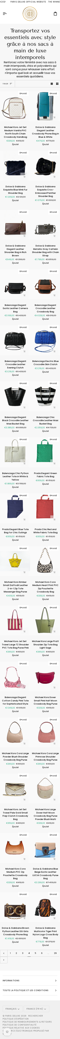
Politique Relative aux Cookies (21, 1027)
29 (55, 953)
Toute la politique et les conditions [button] (25, 990)
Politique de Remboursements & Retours (27, 1021)
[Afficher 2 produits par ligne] (57, 83)
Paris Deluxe (12, 1015)
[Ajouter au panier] (24, 117)
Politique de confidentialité (19, 1024)
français (11, 1008)
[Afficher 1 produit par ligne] (51, 83)
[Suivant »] (4, 960)
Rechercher (35, 1015)
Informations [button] (11, 980)
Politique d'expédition (16, 1018)
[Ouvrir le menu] (8, 14)
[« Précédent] (4, 953)
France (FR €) (34, 1008)
